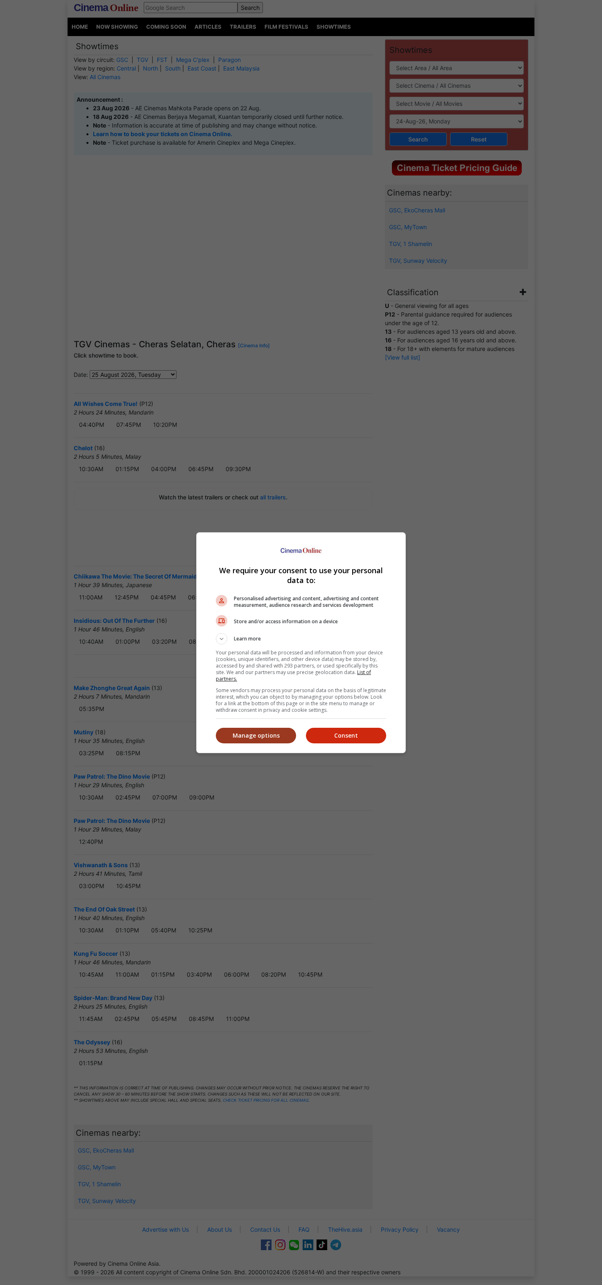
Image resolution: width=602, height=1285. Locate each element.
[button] (301, 639)
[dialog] (301, 642)
